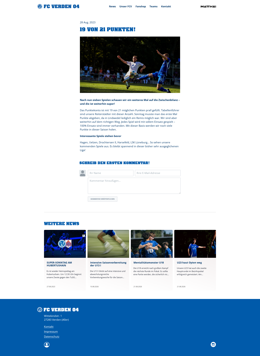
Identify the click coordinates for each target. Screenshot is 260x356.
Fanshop (141, 6)
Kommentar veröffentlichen (103, 199)
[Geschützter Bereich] (130, 345)
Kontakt (166, 6)
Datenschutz (51, 336)
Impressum (51, 331)
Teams (153, 6)
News (112, 6)
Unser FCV (125, 6)
